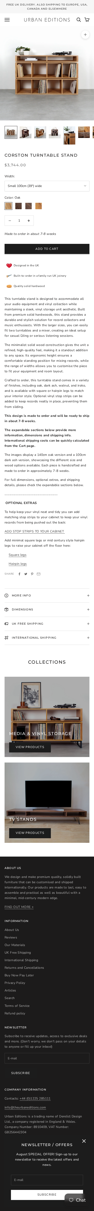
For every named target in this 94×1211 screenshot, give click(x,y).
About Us (12, 930)
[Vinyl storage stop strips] (64, 531)
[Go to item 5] (69, 135)
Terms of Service (17, 1006)
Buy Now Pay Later (19, 975)
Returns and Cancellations (24, 968)
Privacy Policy (15, 983)
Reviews (11, 937)
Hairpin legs (18, 564)
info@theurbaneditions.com (25, 1107)
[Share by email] (38, 574)
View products (30, 747)
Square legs (18, 555)
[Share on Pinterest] (32, 574)
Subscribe (47, 1195)
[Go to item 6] (84, 132)
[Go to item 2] (25, 132)
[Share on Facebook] (19, 574)
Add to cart (46, 249)
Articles (10, 990)
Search (10, 998)
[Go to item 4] (54, 132)
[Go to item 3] (40, 132)
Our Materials (15, 945)
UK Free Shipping (18, 952)
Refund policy (15, 1013)
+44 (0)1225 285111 (35, 1098)
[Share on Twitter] (26, 574)
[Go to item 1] (11, 132)
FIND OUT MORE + (19, 907)
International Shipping (21, 960)
